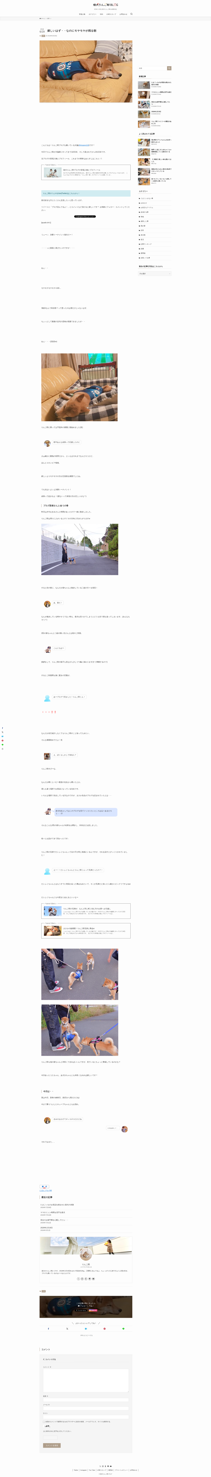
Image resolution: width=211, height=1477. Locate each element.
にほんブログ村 (46, 1190)
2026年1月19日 (46, 1229)
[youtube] (93, 1278)
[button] (48, 1329)
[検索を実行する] (169, 68)
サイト (45, 1413)
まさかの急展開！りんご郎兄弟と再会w (79, 928)
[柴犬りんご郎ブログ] (105, 5)
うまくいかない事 (147, 198)
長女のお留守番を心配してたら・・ (54, 1221)
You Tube (92, 1470)
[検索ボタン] (131, 14)
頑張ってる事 (145, 258)
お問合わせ (133, 1470)
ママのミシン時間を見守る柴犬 (52, 1213)
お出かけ (144, 203)
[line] (89, 1278)
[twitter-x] (78, 1278)
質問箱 (143, 253)
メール (46, 1405)
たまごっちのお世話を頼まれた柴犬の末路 (57, 1206)
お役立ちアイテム (147, 207)
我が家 (143, 226)
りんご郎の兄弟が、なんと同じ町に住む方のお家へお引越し (87, 909)
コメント (47, 1367)
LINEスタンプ (101, 1470)
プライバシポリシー (121, 1470)
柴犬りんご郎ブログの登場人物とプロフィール (81, 170)
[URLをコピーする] (2, 749)
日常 (43, 35)
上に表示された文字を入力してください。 (57, 1431)
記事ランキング (146, 244)
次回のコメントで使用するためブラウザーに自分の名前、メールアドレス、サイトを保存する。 (78, 1421)
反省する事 (144, 212)
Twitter (76, 1470)
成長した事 (144, 221)
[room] (86, 1278)
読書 (142, 249)
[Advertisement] (86, 121)
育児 (142, 239)
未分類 (143, 235)
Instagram (83, 1470)
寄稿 (142, 217)
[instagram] (82, 1278)
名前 (45, 1396)
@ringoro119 (84, 145)
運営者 (110, 1470)
